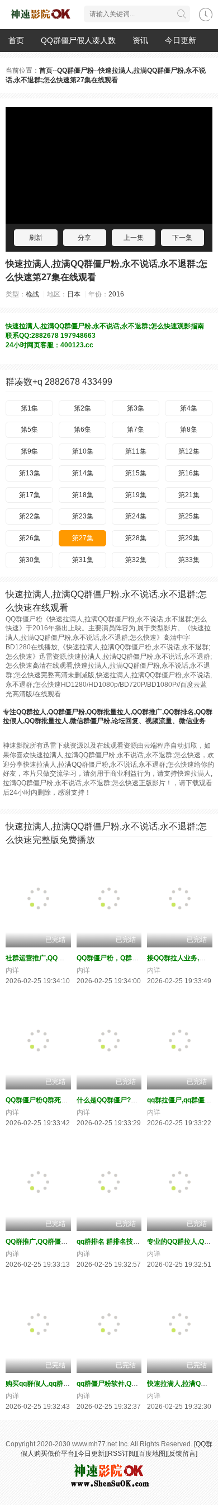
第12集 (189, 451)
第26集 (29, 538)
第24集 (135, 516)
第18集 (82, 495)
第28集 (135, 538)
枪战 (32, 294)
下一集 (182, 238)
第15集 (135, 473)
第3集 (135, 408)
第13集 (29, 473)
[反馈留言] (182, 1453)
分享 (84, 238)
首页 (16, 40)
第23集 (82, 516)
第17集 (29, 495)
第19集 (135, 495)
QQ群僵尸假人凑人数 (78, 40)
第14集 (82, 473)
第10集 (82, 451)
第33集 (189, 560)
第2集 (82, 408)
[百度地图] (152, 1453)
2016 (116, 294)
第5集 (29, 429)
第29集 (189, 538)
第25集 (189, 516)
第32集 (135, 560)
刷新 (35, 238)
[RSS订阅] (121, 1453)
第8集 (188, 429)
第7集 (135, 429)
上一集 (134, 238)
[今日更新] (91, 1453)
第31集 (82, 560)
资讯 (140, 40)
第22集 (29, 516)
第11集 (135, 451)
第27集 (82, 538)
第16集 (189, 473)
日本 (73, 294)
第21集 (189, 495)
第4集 (188, 408)
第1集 (29, 408)
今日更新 (180, 40)
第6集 (82, 429)
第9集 (29, 451)
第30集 (29, 560)
